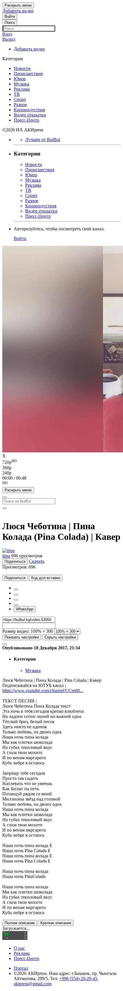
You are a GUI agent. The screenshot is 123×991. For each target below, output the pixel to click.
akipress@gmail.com (32, 983)
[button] (61, 484)
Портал (21, 968)
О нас (19, 948)
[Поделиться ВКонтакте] (16, 605)
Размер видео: (15, 631)
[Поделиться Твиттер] (16, 594)
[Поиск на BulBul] (4, 497)
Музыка (33, 670)
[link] (9, 16)
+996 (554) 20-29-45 (78, 978)
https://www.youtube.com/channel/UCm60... (42, 690)
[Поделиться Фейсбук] (16, 589)
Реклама (22, 953)
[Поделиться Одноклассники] (16, 600)
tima (6, 555)
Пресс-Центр (26, 958)
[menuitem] (61, 462)
